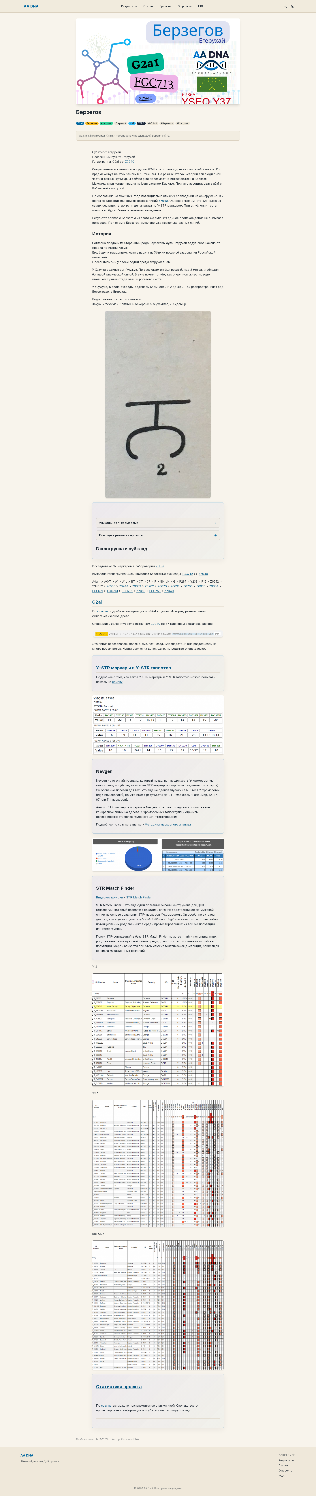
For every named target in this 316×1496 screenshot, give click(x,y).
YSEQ (141, 123)
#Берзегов (167, 123)
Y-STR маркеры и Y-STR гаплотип (133, 667)
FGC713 (112, 591)
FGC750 (155, 591)
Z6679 (162, 586)
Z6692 (175, 586)
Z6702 (149, 586)
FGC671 (97, 591)
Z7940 (129, 161)
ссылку (117, 682)
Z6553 (111, 586)
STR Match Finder (139, 897)
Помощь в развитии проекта (121, 535)
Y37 (132, 123)
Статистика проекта (119, 1386)
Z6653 (136, 586)
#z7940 (152, 123)
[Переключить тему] (293, 6)
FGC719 (187, 574)
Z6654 (213, 586)
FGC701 (127, 591)
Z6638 (200, 586)
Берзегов (92, 123)
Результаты (129, 6)
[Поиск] (285, 6)
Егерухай (121, 123)
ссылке (103, 611)
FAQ (200, 6)
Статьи (148, 6)
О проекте (185, 6)
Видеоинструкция (109, 897)
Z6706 (188, 586)
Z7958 (140, 591)
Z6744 (123, 586)
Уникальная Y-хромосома (118, 523)
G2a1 (80, 123)
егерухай (106, 123)
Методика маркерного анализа (168, 824)
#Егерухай (183, 123)
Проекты (165, 6)
